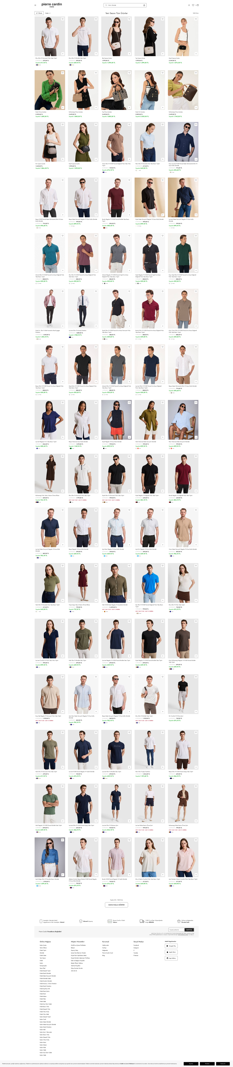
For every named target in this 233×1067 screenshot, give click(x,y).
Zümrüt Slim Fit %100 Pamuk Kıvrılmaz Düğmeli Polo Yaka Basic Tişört (50, 276)
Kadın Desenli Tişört (45, 1017)
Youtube (136, 953)
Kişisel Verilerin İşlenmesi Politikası (80, 958)
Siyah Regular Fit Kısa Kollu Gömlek (111, 442)
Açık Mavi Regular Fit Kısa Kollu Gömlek (113, 549)
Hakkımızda (105, 945)
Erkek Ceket (43, 955)
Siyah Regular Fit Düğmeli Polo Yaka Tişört (146, 495)
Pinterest (136, 955)
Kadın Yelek (43, 1050)
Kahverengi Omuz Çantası (76, 112)
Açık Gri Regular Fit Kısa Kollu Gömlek (145, 549)
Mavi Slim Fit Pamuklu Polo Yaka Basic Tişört (147, 164)
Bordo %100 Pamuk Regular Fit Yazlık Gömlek (114, 879)
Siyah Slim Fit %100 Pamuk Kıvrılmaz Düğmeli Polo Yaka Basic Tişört (83, 387)
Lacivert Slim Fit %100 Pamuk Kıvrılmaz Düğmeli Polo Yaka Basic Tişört (148, 387)
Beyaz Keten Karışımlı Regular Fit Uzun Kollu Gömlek (83, 219)
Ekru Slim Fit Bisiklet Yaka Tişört (77, 58)
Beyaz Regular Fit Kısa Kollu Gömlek (78, 549)
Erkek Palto (43, 999)
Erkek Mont (43, 994)
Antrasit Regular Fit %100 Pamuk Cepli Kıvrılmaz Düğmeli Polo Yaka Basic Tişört (115, 276)
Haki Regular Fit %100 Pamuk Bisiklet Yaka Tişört (49, 825)
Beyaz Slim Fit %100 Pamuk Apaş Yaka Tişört (181, 771)
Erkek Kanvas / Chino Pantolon (48, 983)
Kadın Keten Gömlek (45, 1022)
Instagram (136, 948)
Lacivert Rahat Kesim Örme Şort (144, 825)
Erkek (41, 960)
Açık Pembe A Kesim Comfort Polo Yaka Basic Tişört (183, 879)
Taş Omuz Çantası (107, 112)
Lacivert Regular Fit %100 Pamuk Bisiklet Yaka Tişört (116, 660)
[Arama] (106, 5)
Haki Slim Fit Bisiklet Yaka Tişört (77, 660)
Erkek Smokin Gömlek (46, 981)
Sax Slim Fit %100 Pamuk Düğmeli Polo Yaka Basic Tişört (149, 606)
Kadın (41, 963)
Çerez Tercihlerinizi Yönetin (78, 953)
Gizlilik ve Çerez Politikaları (78, 945)
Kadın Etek (42, 1029)
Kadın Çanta (43, 945)
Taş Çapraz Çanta (140, 58)
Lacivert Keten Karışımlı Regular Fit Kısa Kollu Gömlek (48, 550)
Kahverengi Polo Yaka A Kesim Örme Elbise (47, 495)
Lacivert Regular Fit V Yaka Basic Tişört (46, 442)
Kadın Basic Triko (44, 1035)
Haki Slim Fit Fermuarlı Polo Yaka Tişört (46, 771)
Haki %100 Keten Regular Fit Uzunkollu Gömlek (114, 605)
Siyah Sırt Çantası (140, 112)
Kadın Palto (43, 1047)
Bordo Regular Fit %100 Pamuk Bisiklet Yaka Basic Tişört (115, 220)
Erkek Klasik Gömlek (45, 973)
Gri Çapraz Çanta (40, 164)
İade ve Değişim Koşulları (78, 960)
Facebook (136, 945)
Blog (103, 955)
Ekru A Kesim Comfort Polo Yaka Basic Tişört (147, 879)
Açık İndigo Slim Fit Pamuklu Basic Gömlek (47, 879)
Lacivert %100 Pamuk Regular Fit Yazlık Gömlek (81, 771)
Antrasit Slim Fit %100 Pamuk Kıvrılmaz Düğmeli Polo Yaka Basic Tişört (116, 387)
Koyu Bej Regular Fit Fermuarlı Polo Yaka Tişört (48, 716)
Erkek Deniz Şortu (44, 991)
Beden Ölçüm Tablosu (77, 963)
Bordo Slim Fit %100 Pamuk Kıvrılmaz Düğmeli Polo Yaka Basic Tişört (149, 331)
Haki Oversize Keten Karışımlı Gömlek (145, 442)
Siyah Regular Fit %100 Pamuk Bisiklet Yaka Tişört (148, 660)
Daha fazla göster (116, 905)
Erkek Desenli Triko (45, 1009)
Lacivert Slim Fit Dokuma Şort (110, 825)
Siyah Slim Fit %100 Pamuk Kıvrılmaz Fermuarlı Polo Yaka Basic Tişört (116, 331)
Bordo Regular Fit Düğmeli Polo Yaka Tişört (180, 495)
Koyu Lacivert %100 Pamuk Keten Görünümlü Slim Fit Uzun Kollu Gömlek (183, 164)
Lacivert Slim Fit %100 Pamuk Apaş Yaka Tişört (81, 825)
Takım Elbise (43, 948)
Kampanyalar (43, 966)
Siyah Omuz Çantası (41, 112)
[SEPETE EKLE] (62, 53)
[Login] (189, 5)
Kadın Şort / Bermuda (46, 1032)
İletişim (73, 948)
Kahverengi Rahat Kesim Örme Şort (178, 825)
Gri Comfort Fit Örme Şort (176, 716)
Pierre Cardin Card (107, 953)
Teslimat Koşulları (75, 966)
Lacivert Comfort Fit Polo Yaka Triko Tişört (47, 660)
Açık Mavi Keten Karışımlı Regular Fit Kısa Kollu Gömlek (81, 717)
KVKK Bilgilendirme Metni (183, 934)
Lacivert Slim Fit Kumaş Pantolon (77, 330)
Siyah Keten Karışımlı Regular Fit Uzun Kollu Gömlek (149, 219)
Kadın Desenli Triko (45, 1037)
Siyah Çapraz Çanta (174, 58)
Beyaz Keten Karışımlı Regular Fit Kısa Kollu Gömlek (116, 716)
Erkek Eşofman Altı (45, 989)
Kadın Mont (43, 1042)
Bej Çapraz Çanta (107, 58)
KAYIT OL (189, 930)
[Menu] (35, 5)
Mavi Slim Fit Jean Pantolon (142, 771)
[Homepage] (52, 5)
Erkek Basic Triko (44, 1006)
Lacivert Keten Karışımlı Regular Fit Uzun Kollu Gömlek (181, 220)
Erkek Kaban (43, 996)
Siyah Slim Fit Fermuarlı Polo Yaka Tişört (113, 495)
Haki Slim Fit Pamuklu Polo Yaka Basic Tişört (48, 605)
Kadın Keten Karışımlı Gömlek (48, 1024)
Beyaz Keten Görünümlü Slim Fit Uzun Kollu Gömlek (183, 386)
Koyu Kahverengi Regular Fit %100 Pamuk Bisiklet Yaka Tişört (182, 661)
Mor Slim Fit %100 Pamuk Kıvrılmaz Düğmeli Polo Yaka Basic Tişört (82, 276)
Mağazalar (105, 950)
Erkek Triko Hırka (44, 1012)
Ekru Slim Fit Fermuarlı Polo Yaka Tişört (46, 58)
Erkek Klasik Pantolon (45, 986)
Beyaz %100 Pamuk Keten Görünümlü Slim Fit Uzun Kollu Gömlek (49, 220)
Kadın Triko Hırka (44, 1040)
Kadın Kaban (43, 1045)
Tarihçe (104, 948)
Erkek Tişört (43, 950)
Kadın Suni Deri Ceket (46, 1052)
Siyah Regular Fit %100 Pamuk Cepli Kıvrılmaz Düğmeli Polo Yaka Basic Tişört (147, 276)
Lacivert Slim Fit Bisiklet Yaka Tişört (111, 771)
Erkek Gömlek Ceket (45, 978)
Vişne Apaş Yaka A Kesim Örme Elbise (79, 605)
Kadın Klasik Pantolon (45, 1027)
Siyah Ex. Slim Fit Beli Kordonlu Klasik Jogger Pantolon (48, 331)
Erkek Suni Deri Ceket (46, 1004)
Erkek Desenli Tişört (45, 971)
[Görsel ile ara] (144, 5)
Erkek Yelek (43, 1001)
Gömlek (42, 953)
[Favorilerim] (193, 5)
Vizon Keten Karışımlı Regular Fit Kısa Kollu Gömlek (183, 549)
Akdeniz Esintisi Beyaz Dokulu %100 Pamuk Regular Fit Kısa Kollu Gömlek (83, 880)
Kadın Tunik (43, 1019)
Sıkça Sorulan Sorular (77, 968)
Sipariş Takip (74, 950)
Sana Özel (42, 968)
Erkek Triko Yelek (44, 1014)
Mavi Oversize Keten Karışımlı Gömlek (179, 442)
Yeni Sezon (43, 958)
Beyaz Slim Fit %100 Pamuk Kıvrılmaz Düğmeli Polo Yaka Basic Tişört (49, 387)
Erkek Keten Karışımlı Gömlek (48, 976)
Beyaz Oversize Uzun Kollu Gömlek (78, 442)
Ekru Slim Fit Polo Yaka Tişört (177, 605)
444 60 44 (74, 971)
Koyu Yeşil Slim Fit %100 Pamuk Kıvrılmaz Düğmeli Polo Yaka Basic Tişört (182, 276)
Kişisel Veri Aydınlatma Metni (79, 955)
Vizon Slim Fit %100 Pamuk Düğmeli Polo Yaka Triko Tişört (116, 164)
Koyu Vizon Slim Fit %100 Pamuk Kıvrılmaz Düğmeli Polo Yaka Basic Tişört (183, 331)
